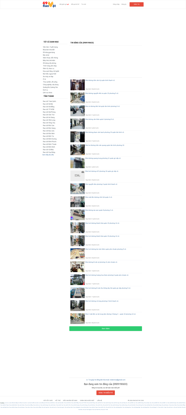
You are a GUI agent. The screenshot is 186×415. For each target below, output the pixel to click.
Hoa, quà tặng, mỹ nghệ (51, 71)
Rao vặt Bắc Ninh (49, 133)
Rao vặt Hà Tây (59, 405)
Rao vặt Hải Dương (75, 405)
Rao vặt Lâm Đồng (181, 405)
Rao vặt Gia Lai (36, 405)
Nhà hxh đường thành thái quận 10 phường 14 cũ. (102, 223)
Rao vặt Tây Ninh (178, 407)
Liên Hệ (99, 400)
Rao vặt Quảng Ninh (145, 407)
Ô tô (44, 79)
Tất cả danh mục (51, 42)
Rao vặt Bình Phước (50, 141)
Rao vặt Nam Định (69, 407)
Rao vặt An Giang (49, 117)
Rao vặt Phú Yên (109, 407)
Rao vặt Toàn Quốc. (49, 101)
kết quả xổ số (44, 402)
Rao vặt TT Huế (104, 409)
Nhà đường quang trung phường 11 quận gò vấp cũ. (103, 158)
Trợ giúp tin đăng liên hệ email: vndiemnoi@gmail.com (106, 380)
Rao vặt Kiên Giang (157, 405)
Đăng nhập (116, 4)
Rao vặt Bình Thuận (49, 144)
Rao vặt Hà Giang (44, 405)
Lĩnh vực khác (47, 92)
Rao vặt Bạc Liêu (48, 131)
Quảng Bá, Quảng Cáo (50, 87)
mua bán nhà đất (30, 402)
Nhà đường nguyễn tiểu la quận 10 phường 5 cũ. (102, 93)
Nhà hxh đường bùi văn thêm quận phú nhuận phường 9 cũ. (105, 249)
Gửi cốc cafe (48, 400)
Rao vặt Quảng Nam (126, 407)
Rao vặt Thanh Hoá (96, 409)
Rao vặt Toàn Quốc (59, 402)
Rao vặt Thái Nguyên (87, 409)
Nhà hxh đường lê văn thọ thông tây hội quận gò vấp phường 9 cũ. (108, 288)
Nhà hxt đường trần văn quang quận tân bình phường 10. (105, 145)
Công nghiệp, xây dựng (50, 84)
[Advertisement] (93, 25)
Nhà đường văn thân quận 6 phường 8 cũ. (99, 119)
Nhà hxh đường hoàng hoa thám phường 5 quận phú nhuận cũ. (107, 275)
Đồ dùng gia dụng (49, 52)
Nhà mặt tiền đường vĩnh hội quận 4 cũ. (98, 197)
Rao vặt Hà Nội (48, 104)
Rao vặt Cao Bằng (49, 152)
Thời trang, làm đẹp (50, 66)
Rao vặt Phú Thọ (102, 407)
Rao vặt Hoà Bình (132, 405)
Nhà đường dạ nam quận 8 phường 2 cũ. (99, 210)
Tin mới (83, 4)
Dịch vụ (45, 90)
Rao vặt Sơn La (170, 407)
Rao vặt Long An (60, 407)
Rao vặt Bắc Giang (49, 128)
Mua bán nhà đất (49, 50)
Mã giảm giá (63, 4)
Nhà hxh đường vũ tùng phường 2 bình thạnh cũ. (102, 301)
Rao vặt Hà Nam (52, 405)
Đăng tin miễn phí (106, 393)
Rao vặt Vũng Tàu (49, 123)
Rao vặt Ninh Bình (85, 407)
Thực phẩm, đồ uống (50, 82)
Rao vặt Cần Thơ (48, 115)
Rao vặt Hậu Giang (123, 405)
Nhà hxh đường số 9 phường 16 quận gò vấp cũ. (102, 171)
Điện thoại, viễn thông (50, 58)
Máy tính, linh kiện (49, 60)
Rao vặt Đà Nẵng (48, 107)
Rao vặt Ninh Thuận (93, 407)
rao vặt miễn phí (11, 402)
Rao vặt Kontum (165, 405)
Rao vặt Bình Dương (50, 139)
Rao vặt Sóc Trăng (162, 407)
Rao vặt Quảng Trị (154, 407)
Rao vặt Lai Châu (173, 405)
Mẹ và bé (46, 55)
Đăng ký (124, 4)
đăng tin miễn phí (19, 402)
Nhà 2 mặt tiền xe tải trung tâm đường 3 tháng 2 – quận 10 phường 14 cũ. (110, 314)
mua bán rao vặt (38, 402)
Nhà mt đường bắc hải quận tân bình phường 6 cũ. (102, 106)
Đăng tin (136, 4)
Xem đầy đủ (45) (48, 155)
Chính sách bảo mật (87, 400)
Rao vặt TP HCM (48, 109)
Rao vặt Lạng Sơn (46, 407)
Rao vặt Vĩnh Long (49, 120)
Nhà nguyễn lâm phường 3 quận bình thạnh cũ (101, 184)
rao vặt (6, 402)
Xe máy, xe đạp (48, 76)
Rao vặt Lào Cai (53, 407)
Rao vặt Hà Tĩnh (67, 405)
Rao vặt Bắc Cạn (48, 125)
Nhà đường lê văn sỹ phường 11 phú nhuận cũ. (101, 262)
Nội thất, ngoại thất (49, 74)
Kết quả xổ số (75, 4)
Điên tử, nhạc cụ (48, 68)
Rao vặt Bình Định (49, 147)
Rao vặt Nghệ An (77, 407)
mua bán (25, 402)
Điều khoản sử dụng (70, 400)
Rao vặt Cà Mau (48, 149)
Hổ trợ (58, 400)
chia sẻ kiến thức (51, 402)
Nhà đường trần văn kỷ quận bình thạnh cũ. (100, 80)
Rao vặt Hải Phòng (49, 112)
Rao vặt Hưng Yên (140, 405)
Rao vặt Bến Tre (48, 136)
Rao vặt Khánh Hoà (148, 405)
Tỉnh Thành (48, 96)
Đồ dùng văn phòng (49, 63)
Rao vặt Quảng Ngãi (136, 407)
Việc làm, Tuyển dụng (50, 47)
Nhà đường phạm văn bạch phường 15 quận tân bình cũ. (104, 132)
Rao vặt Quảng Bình (117, 407)
